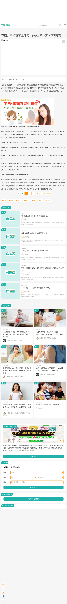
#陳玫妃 (26, 200)
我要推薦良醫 (33, 499)
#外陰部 (18, 200)
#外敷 (34, 200)
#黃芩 (40, 200)
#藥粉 (11, 200)
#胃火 (4, 200)
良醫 (2, 30)
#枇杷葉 (48, 200)
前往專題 (33, 456)
